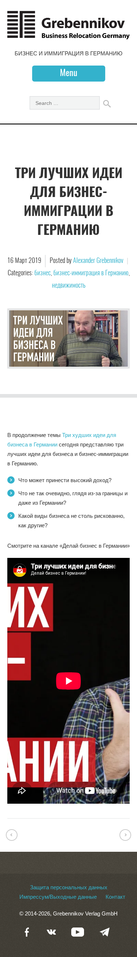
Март (21, 261)
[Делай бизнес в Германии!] (68, 35)
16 (11, 261)
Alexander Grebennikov (98, 261)
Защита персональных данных (68, 887)
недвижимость (68, 286)
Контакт (115, 897)
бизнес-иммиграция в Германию (91, 273)
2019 (34, 261)
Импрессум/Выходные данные (58, 897)
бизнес (42, 273)
